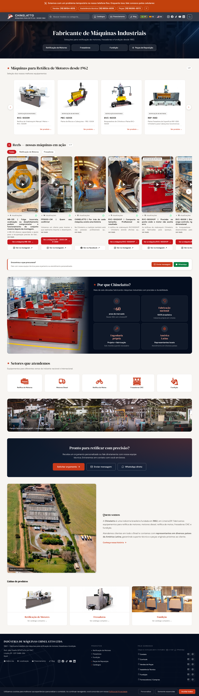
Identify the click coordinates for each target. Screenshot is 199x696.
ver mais (10, 237)
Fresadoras (85, 47)
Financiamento (40, 661)
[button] (23, 184)
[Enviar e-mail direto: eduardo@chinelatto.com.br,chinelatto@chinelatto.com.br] (189, 675)
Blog (53, 661)
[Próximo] (188, 107)
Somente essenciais (166, 691)
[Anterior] (10, 107)
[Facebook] (172, 16)
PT (145, 17)
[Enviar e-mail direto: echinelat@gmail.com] (189, 654)
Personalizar (146, 691)
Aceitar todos (187, 691)
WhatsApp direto (133, 466)
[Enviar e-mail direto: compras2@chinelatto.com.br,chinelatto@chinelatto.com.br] (189, 680)
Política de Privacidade (118, 691)
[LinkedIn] (183, 16)
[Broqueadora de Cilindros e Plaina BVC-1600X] (121, 107)
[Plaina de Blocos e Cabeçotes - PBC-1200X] (77, 107)
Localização (24, 661)
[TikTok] (176, 16)
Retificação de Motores (56, 47)
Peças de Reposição (144, 47)
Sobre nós (10, 661)
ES (153, 17)
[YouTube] (180, 16)
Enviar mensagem (163, 264)
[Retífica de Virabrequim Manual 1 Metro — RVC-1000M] (34, 107)
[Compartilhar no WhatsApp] (36, 215)
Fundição (114, 47)
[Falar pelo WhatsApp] (193, 654)
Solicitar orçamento (67, 466)
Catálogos (97, 665)
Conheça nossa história (113, 542)
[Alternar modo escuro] (189, 16)
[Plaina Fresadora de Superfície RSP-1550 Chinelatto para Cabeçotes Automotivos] (164, 107)
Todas (11, 152)
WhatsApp (182, 264)
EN (161, 17)
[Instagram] (168, 16)
